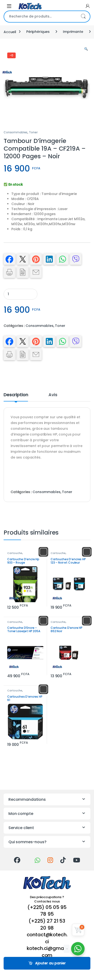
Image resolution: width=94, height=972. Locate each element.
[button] (86, 49)
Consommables (15, 132)
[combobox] (40, 16)
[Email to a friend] (36, 272)
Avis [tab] (52, 395)
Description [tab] (16, 395)
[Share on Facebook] (9, 259)
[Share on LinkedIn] (49, 259)
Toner (33, 132)
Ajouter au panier (50, 963)
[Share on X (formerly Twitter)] (22, 259)
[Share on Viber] (75, 259)
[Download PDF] (22, 272)
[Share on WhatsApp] (62, 259)
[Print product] (9, 272)
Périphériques (38, 31)
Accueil (10, 31)
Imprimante (73, 31)
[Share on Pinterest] (36, 259)
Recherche (83, 16)
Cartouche (14, 553)
